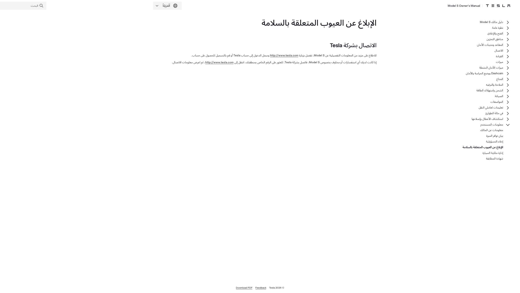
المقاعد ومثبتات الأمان (490, 44)
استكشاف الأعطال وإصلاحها (487, 118)
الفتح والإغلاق (495, 33)
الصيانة (499, 96)
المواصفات (496, 101)
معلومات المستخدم (491, 124)
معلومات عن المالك (491, 130)
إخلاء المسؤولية (494, 141)
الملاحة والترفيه (494, 84)
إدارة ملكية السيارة (492, 152)
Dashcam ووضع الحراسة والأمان (484, 73)
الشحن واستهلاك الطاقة (489, 90)
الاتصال (498, 50)
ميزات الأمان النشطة (491, 67)
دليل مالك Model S (491, 22)
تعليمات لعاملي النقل (491, 107)
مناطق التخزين (494, 39)
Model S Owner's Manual (464, 5)
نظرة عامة (497, 27)
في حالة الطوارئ (494, 113)
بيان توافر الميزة (494, 135)
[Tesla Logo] (498, 5)
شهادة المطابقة (494, 158)
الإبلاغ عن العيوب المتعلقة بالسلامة (483, 147)
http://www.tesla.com (284, 55)
